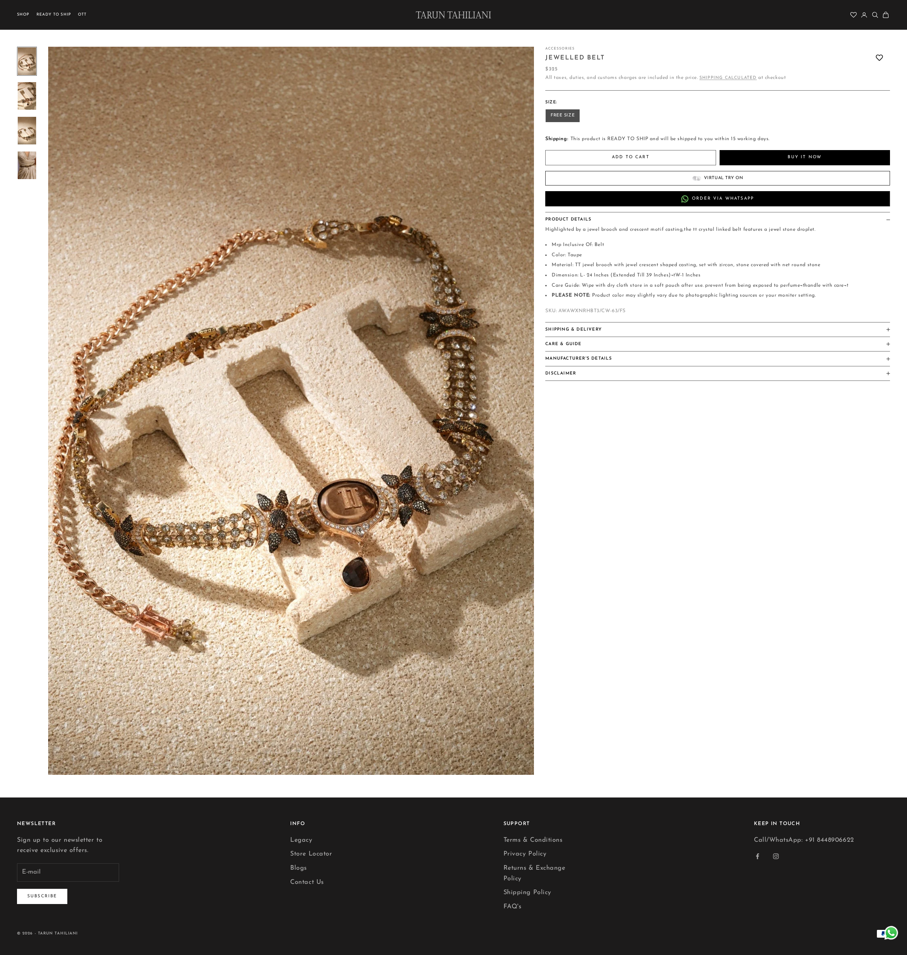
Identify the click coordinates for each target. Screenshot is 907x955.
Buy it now (805, 157)
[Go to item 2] (27, 95)
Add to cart (630, 157)
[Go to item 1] (27, 61)
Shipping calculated (728, 78)
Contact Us (306, 882)
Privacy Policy (525, 854)
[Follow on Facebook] (757, 856)
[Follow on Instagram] (775, 856)
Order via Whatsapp (723, 198)
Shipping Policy (527, 893)
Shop (23, 15)
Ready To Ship (53, 15)
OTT (82, 15)
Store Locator (311, 854)
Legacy (301, 840)
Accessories (560, 49)
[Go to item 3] (27, 130)
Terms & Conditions (533, 840)
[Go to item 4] (27, 165)
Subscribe (42, 896)
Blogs (298, 868)
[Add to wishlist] (879, 57)
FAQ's (512, 907)
